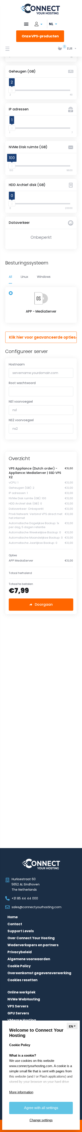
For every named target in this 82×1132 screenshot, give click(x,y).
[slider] (11, 90)
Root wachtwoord (22, 383)
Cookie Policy (19, 966)
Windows (44, 277)
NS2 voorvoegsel (21, 420)
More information (21, 1092)
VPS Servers (17, 1006)
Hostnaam (17, 364)
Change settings (41, 1120)
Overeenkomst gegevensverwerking (39, 973)
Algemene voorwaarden (28, 959)
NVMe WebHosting (23, 999)
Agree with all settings (41, 1108)
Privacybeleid (19, 952)
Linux (24, 277)
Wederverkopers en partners (33, 945)
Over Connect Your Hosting (31, 938)
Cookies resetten (22, 980)
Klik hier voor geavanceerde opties (42, 337)
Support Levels (20, 931)
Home (12, 917)
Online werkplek (21, 992)
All (10, 277)
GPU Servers (18, 1013)
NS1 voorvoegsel (21, 401)
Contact (14, 924)
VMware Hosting (21, 1020)
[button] (26, 24)
